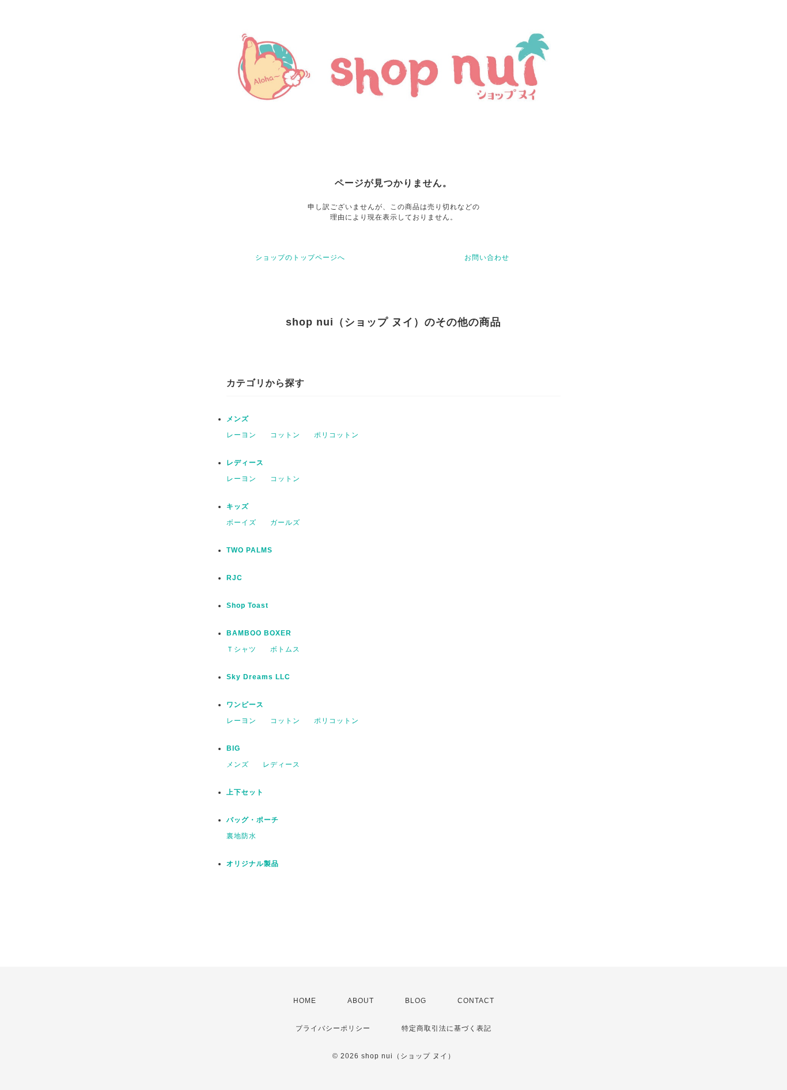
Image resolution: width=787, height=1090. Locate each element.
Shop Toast (247, 605)
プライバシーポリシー (333, 1028)
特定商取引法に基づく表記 (446, 1028)
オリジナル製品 (252, 864)
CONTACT (475, 1001)
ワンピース (245, 705)
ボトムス (285, 649)
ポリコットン (336, 435)
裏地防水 (241, 836)
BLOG (415, 1001)
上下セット (245, 792)
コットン (285, 435)
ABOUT (360, 1001)
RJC (234, 578)
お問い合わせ (486, 257)
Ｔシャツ (241, 649)
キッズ (237, 506)
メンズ (237, 419)
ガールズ (285, 522)
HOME (304, 1001)
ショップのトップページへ (300, 257)
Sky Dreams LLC (258, 677)
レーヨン (241, 435)
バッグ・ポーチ (252, 820)
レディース (245, 463)
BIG (233, 748)
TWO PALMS (249, 550)
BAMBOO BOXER (259, 633)
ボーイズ (241, 522)
